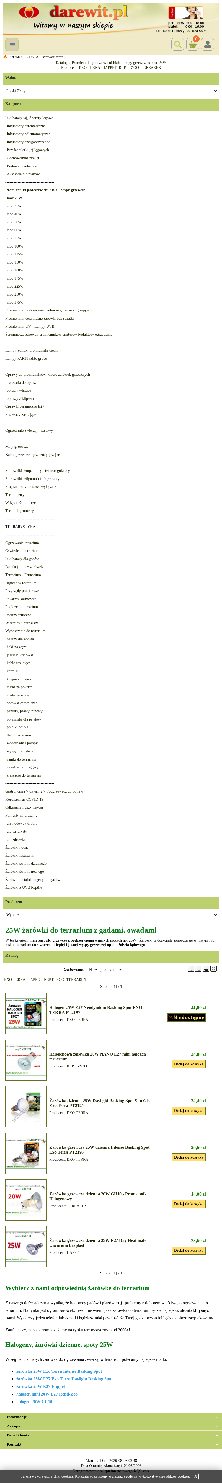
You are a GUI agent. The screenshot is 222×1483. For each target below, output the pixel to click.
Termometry (14, 495)
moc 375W (15, 302)
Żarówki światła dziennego (26, 863)
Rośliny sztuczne (18, 615)
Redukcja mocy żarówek (24, 567)
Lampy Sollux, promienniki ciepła (31, 350)
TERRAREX (151, 68)
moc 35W (14, 206)
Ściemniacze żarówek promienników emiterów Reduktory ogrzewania (58, 334)
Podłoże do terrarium (21, 607)
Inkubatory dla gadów (22, 559)
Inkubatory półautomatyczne (28, 134)
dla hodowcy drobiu (22, 823)
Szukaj (177, 44)
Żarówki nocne (16, 847)
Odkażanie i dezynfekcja (24, 807)
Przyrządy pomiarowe (22, 591)
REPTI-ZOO (129, 68)
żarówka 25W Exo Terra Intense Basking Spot (59, 1371)
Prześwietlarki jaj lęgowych (28, 150)
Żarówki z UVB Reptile (23, 887)
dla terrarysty (17, 831)
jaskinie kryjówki (20, 655)
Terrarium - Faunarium (23, 575)
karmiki (13, 671)
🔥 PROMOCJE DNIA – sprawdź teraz (33, 57)
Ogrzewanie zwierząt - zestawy (29, 431)
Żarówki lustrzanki (19, 856)
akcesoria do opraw (21, 383)
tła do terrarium (19, 735)
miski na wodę (18, 695)
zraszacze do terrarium (24, 775)
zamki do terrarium (21, 759)
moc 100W (15, 246)
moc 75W (14, 238)
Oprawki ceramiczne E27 (24, 406)
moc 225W (15, 286)
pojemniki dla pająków (24, 719)
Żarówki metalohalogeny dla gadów (32, 880)
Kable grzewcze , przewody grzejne (32, 455)
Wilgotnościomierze (20, 503)
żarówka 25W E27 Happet (40, 1386)
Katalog (62, 63)
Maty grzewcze (16, 446)
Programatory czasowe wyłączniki (31, 487)
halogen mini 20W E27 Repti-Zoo (47, 1394)
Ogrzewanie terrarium (22, 543)
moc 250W (15, 294)
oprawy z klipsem (20, 399)
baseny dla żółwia (20, 639)
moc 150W (15, 262)
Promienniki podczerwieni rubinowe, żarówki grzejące (47, 310)
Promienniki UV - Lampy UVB (29, 326)
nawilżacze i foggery (22, 767)
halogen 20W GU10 (34, 1401)
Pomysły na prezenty (21, 815)
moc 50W (14, 222)
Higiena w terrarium (21, 583)
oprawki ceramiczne (22, 703)
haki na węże (17, 647)
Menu (12, 44)
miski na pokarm (19, 687)
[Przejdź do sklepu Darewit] (111, 19)
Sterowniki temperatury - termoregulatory (37, 471)
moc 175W (15, 278)
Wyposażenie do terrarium (25, 631)
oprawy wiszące (19, 390)
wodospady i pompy (22, 743)
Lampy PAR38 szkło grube (26, 358)
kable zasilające (18, 663)
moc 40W (14, 214)
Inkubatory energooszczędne (28, 142)
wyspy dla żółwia (20, 751)
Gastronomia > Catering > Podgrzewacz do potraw (44, 791)
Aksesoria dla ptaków (23, 174)
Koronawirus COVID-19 (24, 799)
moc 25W (158, 63)
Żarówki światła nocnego (24, 871)
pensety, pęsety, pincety (25, 711)
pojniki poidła (17, 727)
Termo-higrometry (19, 511)
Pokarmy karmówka (20, 599)
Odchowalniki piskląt (23, 158)
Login (207, 44)
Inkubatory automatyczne (26, 126)
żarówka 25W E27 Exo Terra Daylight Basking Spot (64, 1379)
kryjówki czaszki (19, 679)
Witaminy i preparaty (21, 623)
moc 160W (15, 270)
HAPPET (109, 68)
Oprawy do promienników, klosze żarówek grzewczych (47, 374)
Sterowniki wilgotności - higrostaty (32, 479)
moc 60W (14, 230)
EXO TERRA (89, 68)
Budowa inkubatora (22, 166)
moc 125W (15, 254)
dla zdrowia (16, 840)
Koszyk (191, 40)
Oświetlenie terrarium (22, 551)
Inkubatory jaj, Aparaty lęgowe (29, 118)
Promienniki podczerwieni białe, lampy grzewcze (109, 63)
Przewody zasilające (20, 415)
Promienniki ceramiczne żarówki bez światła (39, 318)
